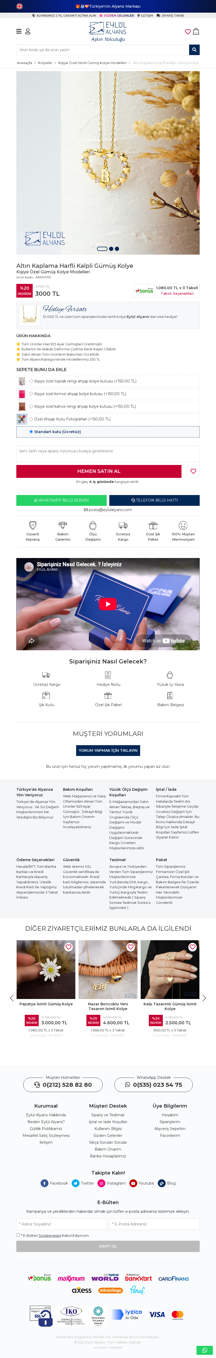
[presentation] (12, 997)
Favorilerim (170, 1135)
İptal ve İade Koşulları (108, 1121)
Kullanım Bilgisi (108, 1128)
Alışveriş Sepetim (170, 1128)
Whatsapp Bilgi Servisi (63, 500)
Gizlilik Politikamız (46, 1128)
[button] (102, 249)
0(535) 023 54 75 (156, 1084)
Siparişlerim (170, 1121)
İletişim (46, 1142)
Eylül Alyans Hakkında (46, 1115)
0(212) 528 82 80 (66, 1084)
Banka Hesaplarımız (108, 1156)
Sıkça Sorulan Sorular (108, 1142)
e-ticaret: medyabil (108, 1347)
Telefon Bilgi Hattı (156, 500)
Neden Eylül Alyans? (46, 1121)
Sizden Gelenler (108, 1135)
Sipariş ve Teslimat (108, 1115)
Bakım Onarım (108, 1149)
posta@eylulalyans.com (110, 509)
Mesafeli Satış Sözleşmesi (46, 1135)
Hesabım (170, 1115)
